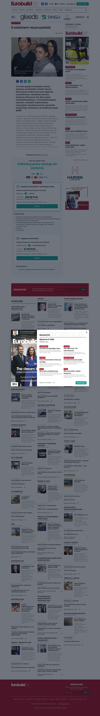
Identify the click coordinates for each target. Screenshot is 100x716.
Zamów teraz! (81, 383)
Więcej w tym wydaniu (47, 382)
